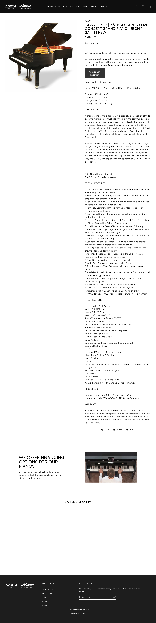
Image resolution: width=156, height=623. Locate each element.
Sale (85, 6)
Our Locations (71, 6)
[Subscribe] (114, 597)
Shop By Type (53, 6)
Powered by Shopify (78, 613)
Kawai (89, 21)
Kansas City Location (95, 73)
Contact (104, 6)
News (93, 6)
